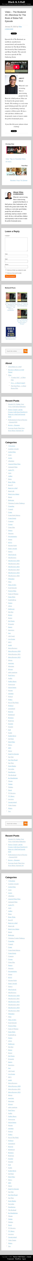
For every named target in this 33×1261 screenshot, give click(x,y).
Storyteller (11, 769)
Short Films (11, 742)
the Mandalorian (13, 778)
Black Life (11, 491)
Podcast (10, 696)
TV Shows (11, 796)
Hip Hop (10, 612)
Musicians (11, 666)
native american (12, 672)
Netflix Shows (12, 681)
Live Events (11, 639)
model (10, 645)
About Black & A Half (14, 367)
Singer (10, 751)
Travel (10, 790)
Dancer (10, 530)
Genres (10, 603)
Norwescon (11, 684)
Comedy (10, 509)
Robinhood (11, 715)
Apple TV (11, 470)
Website (6, 264)
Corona (10, 524)
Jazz (9, 633)
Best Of (10, 485)
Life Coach (11, 636)
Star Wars (11, 763)
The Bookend (12, 775)
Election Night (12, 545)
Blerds (10, 497)
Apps (9, 473)
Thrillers (10, 787)
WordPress (18, 1259)
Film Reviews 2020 (14, 561)
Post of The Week (13, 702)
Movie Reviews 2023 (14, 657)
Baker (10, 479)
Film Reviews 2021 (14, 564)
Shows (10, 745)
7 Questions (11, 446)
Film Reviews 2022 (14, 567)
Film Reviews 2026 (14, 576)
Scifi (9, 730)
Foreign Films (12, 591)
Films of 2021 (12, 585)
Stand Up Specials (13, 754)
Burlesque (11, 500)
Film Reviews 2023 (14, 570)
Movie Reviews (12, 648)
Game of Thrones (13, 594)
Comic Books (12, 518)
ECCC (10, 542)
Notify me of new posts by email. (14, 273)
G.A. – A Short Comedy (18, 383)
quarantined (11, 709)
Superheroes (11, 772)
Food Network (12, 588)
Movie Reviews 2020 (14, 651)
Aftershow (11, 461)
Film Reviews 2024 (14, 573)
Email (6, 259)
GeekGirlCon (12, 600)
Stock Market (12, 766)
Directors (10, 533)
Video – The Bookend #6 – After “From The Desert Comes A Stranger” (22, 322)
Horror (10, 615)
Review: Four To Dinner (18, 180)
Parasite (10, 690)
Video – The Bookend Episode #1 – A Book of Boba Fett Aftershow (22, 304)
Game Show (11, 597)
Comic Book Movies (14, 515)
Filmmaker (11, 579)
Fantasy (10, 551)
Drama (10, 539)
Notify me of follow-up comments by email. (16, 270)
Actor (9, 455)
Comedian (11, 506)
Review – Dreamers (14, 425)
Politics (10, 699)
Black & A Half (16, 2)
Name (6, 254)
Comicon (10, 521)
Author (10, 476)
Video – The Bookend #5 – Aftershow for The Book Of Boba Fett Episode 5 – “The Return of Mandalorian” (10, 306)
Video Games (12, 805)
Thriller (10, 784)
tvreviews (11, 799)
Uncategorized (12, 802)
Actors (10, 458)
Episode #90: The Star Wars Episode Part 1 (10, 338)
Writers (10, 808)
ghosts (10, 606)
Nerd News (11, 675)
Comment (7, 235)
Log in (24, 1259)
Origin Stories (12, 687)
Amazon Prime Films (14, 464)
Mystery (10, 669)
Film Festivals (12, 554)
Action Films (12, 452)
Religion (10, 712)
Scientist (10, 724)
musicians (11, 663)
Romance (11, 718)
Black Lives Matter (13, 494)
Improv (10, 627)
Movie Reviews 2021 (14, 654)
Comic (10, 512)
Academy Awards (13, 449)
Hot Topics (11, 621)
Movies (10, 660)
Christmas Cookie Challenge (16, 503)
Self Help (11, 739)
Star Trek (10, 757)
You (9, 811)
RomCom (11, 721)
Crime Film (11, 527)
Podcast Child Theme (19, 1257)
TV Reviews (12, 793)
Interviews (11, 630)
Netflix (10, 678)
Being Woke (11, 482)
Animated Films (12, 467)
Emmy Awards (12, 548)
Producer (10, 706)
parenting (11, 693)
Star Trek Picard (13, 760)
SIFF (9, 748)
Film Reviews (12, 558)
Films (9, 375)
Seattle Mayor (12, 736)
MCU (10, 642)
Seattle (10, 733)
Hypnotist (11, 624)
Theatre (10, 781)
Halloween (11, 609)
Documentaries (12, 536)
